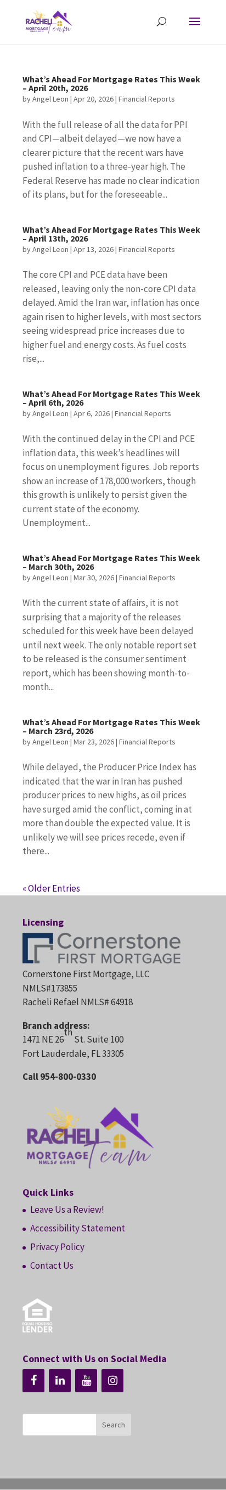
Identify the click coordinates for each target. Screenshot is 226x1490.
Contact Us (52, 1265)
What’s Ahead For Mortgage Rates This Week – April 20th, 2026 (111, 83)
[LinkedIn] (60, 1380)
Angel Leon (50, 99)
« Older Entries (51, 888)
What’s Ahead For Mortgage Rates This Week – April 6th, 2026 (111, 398)
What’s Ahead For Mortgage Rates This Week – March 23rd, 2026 (111, 726)
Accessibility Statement (77, 1228)
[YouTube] (86, 1380)
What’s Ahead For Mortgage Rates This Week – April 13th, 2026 (111, 234)
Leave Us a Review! (67, 1209)
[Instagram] (112, 1380)
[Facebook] (33, 1380)
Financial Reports (146, 99)
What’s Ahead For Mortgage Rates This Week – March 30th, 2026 (111, 562)
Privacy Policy (57, 1247)
